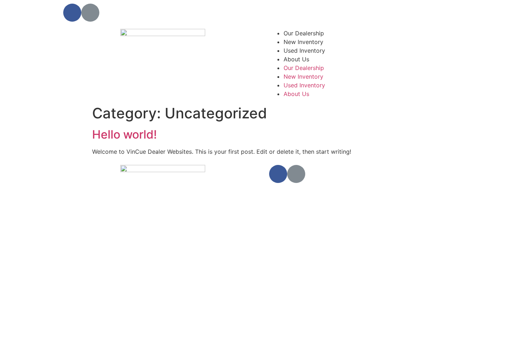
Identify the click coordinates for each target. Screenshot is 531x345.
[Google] (90, 13)
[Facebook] (72, 13)
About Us (296, 59)
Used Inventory (304, 50)
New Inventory (303, 41)
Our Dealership (304, 33)
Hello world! (124, 134)
